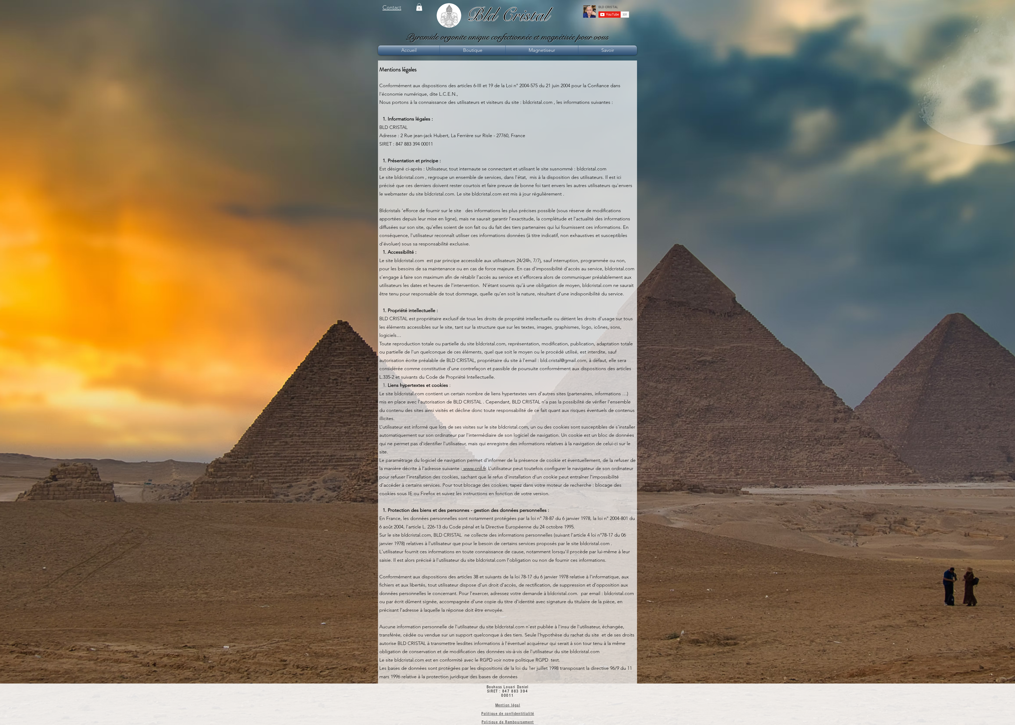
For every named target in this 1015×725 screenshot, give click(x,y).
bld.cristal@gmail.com (563, 360)
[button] (419, 7)
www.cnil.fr (474, 468)
